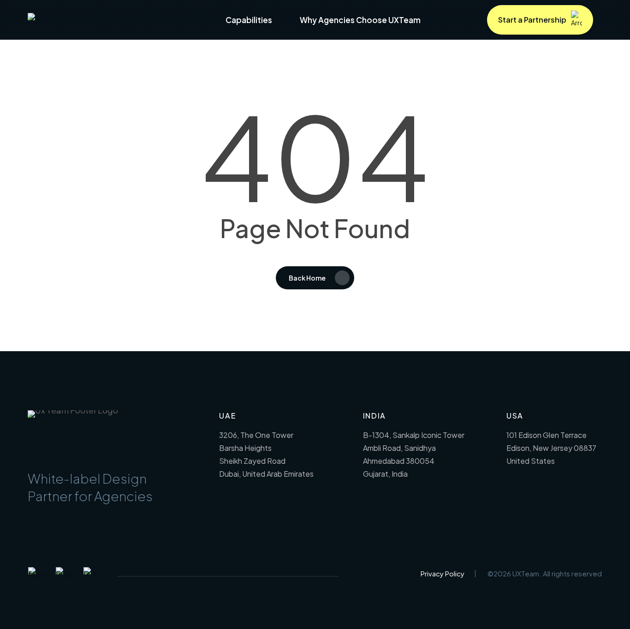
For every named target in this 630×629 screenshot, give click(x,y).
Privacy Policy (442, 573)
